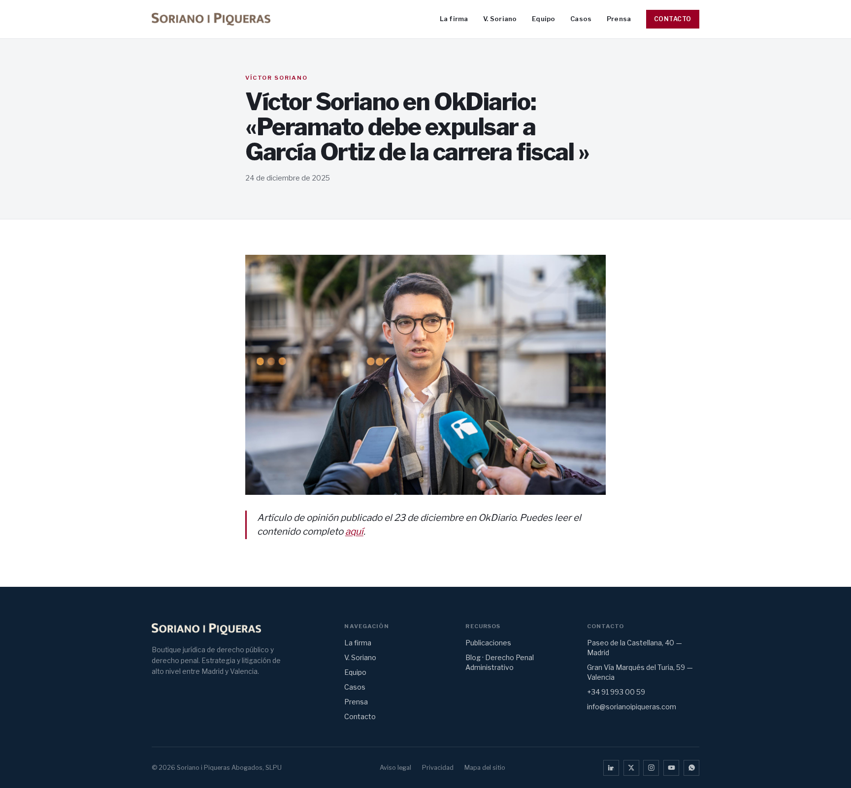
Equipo (544, 19)
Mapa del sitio (484, 767)
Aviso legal (395, 767)
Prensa (619, 19)
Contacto (672, 19)
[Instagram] (651, 768)
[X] (631, 768)
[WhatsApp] (691, 768)
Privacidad (438, 767)
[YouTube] (671, 768)
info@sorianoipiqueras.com (631, 706)
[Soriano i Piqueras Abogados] (211, 19)
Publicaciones (488, 642)
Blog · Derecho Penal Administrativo (499, 662)
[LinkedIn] (611, 768)
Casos (580, 19)
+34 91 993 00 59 (616, 692)
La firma (454, 19)
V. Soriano (500, 19)
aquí (354, 531)
